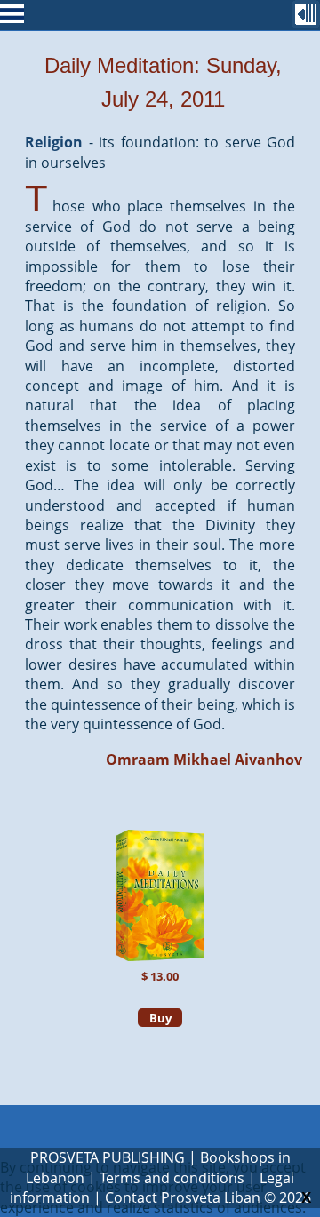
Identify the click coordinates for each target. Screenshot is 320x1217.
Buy (160, 1018)
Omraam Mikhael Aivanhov (204, 759)
